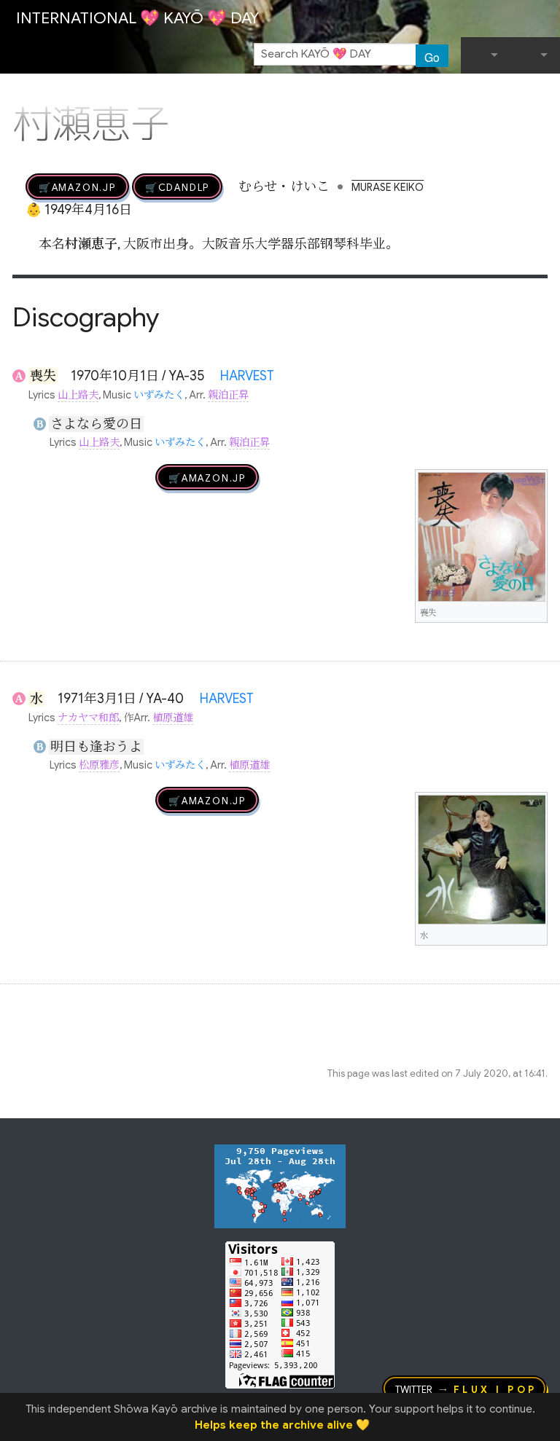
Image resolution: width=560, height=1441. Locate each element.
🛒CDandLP (177, 186)
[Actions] (542, 93)
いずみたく (158, 394)
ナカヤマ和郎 (88, 717)
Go (432, 57)
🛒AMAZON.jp (77, 186)
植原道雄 (172, 717)
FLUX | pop (495, 1389)
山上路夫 (78, 394)
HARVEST (247, 376)
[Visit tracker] (280, 1186)
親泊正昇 (228, 394)
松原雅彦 (99, 764)
